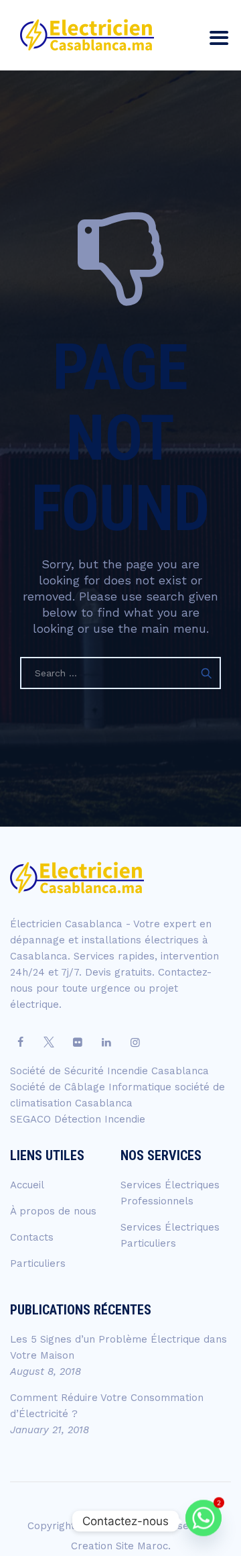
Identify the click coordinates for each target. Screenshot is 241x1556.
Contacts (32, 1237)
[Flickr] (78, 1043)
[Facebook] (20, 1043)
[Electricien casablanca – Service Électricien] (87, 35)
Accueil (27, 1185)
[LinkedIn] (106, 1043)
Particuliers (38, 1263)
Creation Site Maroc (119, 1546)
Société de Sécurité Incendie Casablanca (109, 1071)
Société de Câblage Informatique (92, 1087)
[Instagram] (135, 1043)
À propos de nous (53, 1211)
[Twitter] (49, 1043)
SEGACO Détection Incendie (77, 1119)
